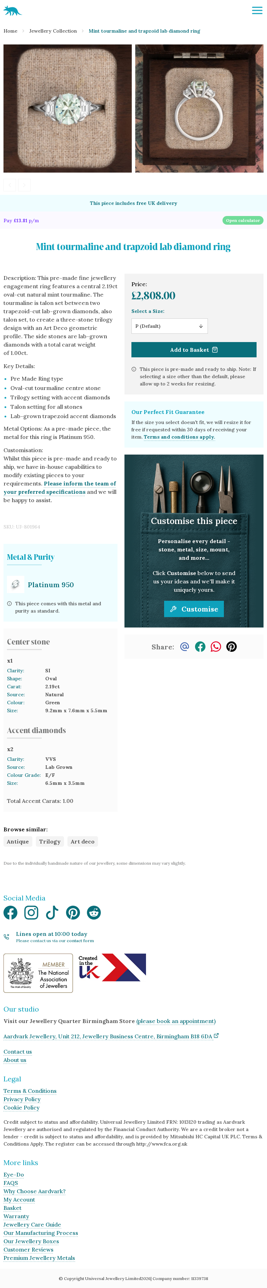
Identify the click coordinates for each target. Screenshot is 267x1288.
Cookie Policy (21, 1107)
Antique (18, 841)
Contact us (17, 1051)
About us (14, 1059)
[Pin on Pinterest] (231, 646)
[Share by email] (184, 646)
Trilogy (49, 841)
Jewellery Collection (53, 31)
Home (10, 31)
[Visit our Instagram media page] (31, 914)
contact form (80, 940)
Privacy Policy (22, 1099)
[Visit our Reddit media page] (94, 914)
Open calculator (243, 220)
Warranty (16, 1216)
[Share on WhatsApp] (216, 646)
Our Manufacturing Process (40, 1232)
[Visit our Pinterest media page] (73, 914)
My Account (19, 1199)
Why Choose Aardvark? (34, 1191)
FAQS (10, 1182)
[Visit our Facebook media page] (10, 914)
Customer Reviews (28, 1249)
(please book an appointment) (176, 1020)
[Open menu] (257, 10)
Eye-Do (13, 1174)
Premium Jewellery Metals (39, 1257)
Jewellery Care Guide (32, 1224)
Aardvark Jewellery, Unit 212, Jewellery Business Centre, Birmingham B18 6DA (107, 1036)
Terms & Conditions (30, 1090)
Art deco (83, 841)
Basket (12, 1207)
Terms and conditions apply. (179, 437)
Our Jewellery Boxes (31, 1241)
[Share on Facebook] (200, 646)
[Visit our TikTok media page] (52, 914)
